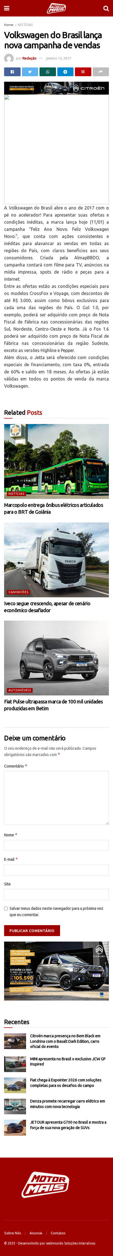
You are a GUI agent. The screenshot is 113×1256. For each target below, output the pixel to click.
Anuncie (36, 1233)
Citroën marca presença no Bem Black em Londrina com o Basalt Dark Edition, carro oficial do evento (65, 1041)
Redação (29, 58)
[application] (56, 971)
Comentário (15, 766)
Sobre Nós (12, 1233)
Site (7, 884)
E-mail (11, 859)
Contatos (58, 1233)
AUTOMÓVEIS (20, 690)
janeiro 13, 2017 (58, 58)
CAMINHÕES (19, 592)
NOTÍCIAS (25, 25)
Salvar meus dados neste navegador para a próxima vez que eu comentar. (56, 911)
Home (8, 25)
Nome (11, 834)
